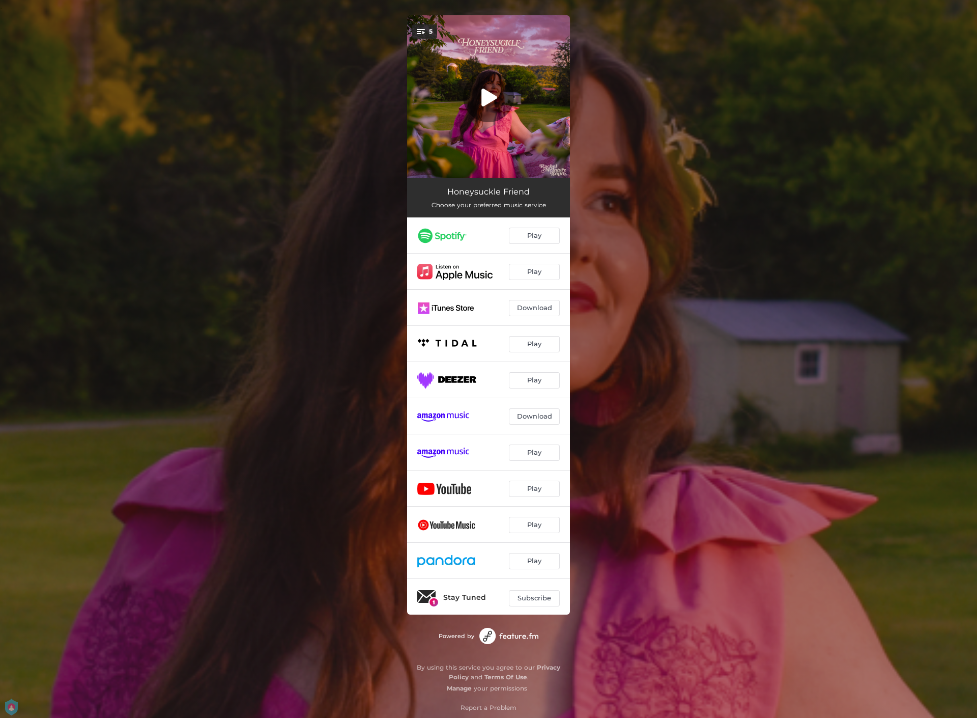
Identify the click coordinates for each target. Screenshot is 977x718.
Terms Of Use (505, 677)
